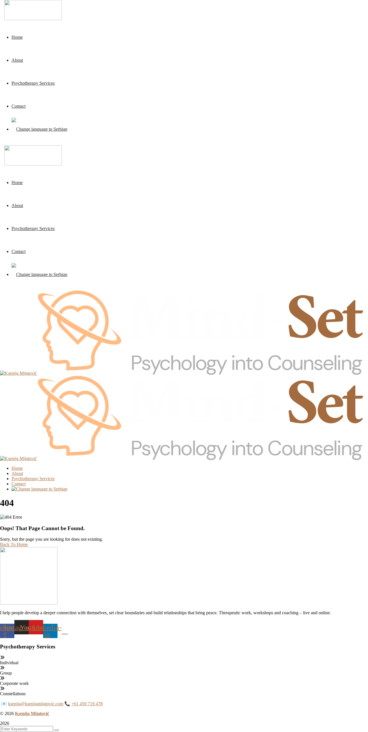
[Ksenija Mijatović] (18, 373)
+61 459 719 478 (87, 703)
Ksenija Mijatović (32, 713)
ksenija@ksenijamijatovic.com (35, 703)
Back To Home (14, 544)
